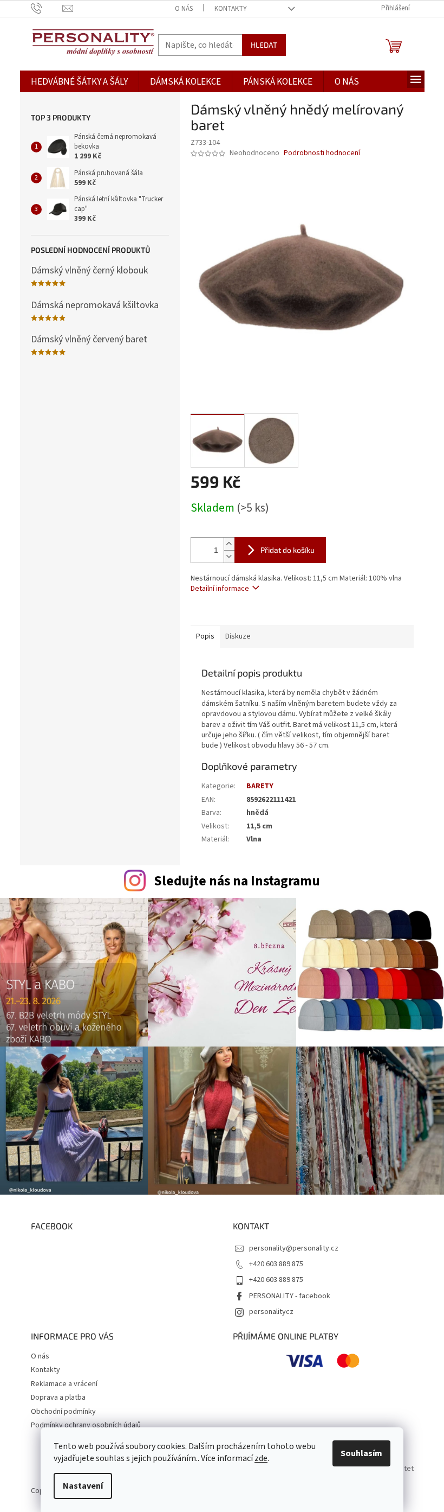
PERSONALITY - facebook (289, 1296)
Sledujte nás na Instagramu (237, 881)
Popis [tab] (205, 636)
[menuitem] (79, 82)
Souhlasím (361, 1453)
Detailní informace (220, 588)
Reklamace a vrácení (64, 1384)
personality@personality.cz (293, 1248)
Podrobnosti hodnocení (322, 153)
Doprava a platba (58, 1397)
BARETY (259, 786)
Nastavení (83, 1486)
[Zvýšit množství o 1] (229, 544)
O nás (184, 9)
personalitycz (271, 1311)
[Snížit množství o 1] (229, 556)
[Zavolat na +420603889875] (47, 8)
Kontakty (230, 9)
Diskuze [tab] (238, 636)
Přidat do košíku (287, 549)
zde (260, 1458)
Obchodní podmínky (63, 1411)
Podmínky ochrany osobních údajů (86, 1425)
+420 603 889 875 (276, 1264)
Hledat (264, 44)
